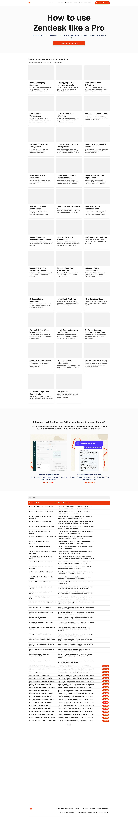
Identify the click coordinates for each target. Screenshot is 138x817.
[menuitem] (56, 2)
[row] (42, 541)
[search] (71, 535)
